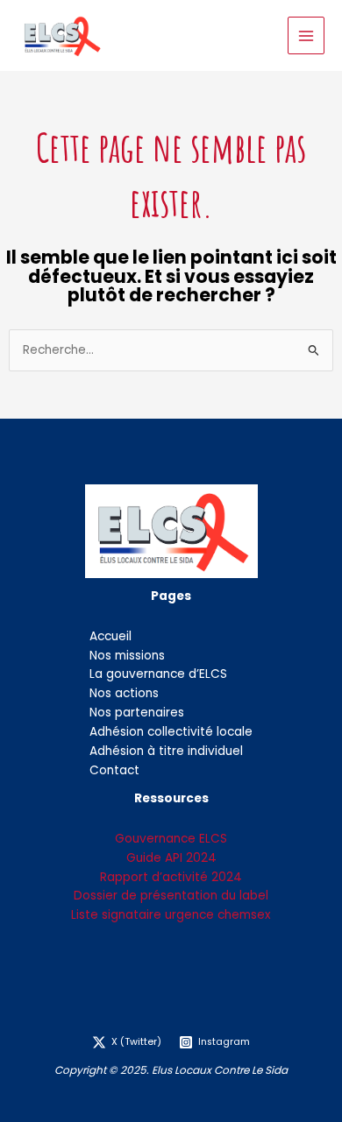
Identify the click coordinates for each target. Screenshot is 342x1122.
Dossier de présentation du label (171, 895)
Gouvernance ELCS (171, 838)
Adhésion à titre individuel (166, 751)
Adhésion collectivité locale (171, 731)
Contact (114, 770)
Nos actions (124, 693)
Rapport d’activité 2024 (171, 877)
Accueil (110, 636)
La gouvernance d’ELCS (158, 674)
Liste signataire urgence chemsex (171, 915)
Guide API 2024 (171, 858)
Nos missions (127, 655)
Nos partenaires (136, 712)
